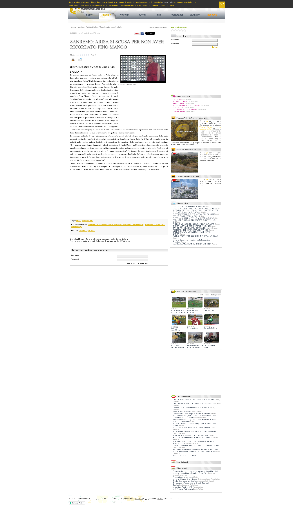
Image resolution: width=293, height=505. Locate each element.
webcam (124, 14)
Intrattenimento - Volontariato (188, 485)
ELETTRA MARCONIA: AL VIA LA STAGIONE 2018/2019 (194, 214)
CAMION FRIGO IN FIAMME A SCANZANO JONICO (192, 228)
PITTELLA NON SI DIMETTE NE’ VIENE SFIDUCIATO (193, 218)
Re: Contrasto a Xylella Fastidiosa (186, 105)
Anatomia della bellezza (183, 477)
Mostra (195, 477)
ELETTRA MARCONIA (175, 329)
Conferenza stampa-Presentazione (209, 479)
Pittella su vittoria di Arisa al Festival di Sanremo (193, 438)
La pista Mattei (179, 111)
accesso (212, 14)
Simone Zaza (192, 328)
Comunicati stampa (199, 418)
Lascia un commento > (137, 263)
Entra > (216, 47)
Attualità (203, 212)
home (89, 14)
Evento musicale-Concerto (206, 481)
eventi (142, 14)
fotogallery (215, 295)
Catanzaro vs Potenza (192, 311)
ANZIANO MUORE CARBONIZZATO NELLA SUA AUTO (194, 224)
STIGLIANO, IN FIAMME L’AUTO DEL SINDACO (191, 436)
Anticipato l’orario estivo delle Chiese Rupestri (192, 428)
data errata (177, 99)
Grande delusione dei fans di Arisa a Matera (191, 408)
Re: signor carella (180, 101)
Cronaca (217, 224)
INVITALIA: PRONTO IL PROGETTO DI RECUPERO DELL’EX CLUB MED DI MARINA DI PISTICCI (195, 211)
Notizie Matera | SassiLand (97, 27)
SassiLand (139, 499)
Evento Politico (198, 489)
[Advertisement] (143, 105)
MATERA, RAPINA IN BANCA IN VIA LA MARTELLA (192, 244)
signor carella (179, 103)
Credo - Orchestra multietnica (185, 481)
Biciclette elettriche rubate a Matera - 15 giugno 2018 (195, 347)
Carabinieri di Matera (209, 347)
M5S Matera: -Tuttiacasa (183, 489)
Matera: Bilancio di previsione (185, 479)
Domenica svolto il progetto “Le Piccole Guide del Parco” (196, 445)
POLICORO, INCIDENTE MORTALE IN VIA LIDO (190, 230)
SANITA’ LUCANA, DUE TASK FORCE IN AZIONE (191, 226)
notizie (107, 14)
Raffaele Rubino (210, 328)
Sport (207, 206)
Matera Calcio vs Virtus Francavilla (178, 311)
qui (207, 121)
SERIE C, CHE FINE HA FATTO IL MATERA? (189, 206)
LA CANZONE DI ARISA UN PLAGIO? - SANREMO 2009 (194, 404)
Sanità (178, 222)
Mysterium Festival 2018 (182, 487)
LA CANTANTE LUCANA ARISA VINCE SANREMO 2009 (194, 400)
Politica (215, 218)
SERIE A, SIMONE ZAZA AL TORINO (186, 216)
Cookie (160, 499)
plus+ (159, 14)
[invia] (83, 61)
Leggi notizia (116, 27)
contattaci (177, 14)
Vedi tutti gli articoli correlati (184, 455)
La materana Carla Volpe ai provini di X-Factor (192, 414)
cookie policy (167, 2)
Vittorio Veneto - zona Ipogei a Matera (210, 128)
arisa (78, 221)
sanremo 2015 (87, 221)
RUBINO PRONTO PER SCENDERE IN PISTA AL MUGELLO (195, 236)
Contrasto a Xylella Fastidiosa (185, 109)
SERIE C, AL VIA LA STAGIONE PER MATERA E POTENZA (195, 208)
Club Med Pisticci (211, 310)
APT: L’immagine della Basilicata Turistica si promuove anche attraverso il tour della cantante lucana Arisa (195, 450)
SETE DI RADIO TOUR (181, 412)
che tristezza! (178, 107)
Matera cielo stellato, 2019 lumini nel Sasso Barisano (194, 432)
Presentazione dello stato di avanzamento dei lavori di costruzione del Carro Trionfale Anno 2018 (195, 472)
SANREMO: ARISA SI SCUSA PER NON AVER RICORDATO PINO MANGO (115, 225)
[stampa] (74, 61)
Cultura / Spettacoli (87, 231)
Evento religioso (198, 487)
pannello (195, 14)
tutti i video (203, 295)
